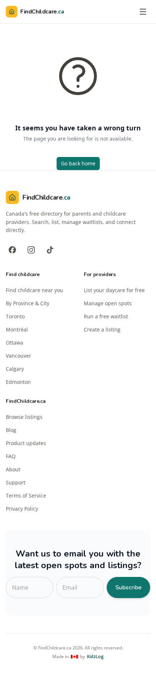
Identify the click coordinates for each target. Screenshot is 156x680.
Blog (11, 430)
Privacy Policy (22, 508)
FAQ (11, 456)
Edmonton (18, 381)
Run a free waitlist (106, 316)
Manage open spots (108, 303)
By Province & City (27, 303)
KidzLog (95, 657)
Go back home (78, 163)
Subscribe (128, 587)
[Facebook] (12, 249)
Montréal (17, 329)
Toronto (15, 316)
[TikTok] (50, 249)
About (13, 469)
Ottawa (14, 342)
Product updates (26, 443)
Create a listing (102, 329)
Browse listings (24, 416)
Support (15, 482)
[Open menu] (143, 11)
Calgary (15, 368)
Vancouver (18, 355)
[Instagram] (31, 249)
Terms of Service (26, 495)
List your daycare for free (114, 290)
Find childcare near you (34, 290)
